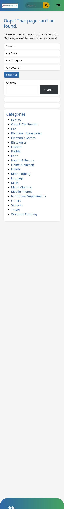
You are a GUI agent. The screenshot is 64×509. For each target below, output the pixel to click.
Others (16, 201)
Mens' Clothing (21, 187)
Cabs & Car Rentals (24, 124)
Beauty (16, 120)
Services (17, 205)
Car (13, 129)
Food (14, 156)
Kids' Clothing (20, 174)
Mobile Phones (21, 192)
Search (10, 75)
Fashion (16, 147)
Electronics (18, 142)
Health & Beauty (22, 160)
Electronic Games (23, 138)
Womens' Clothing (24, 214)
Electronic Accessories (26, 133)
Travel (15, 210)
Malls (14, 183)
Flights (16, 151)
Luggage (17, 178)
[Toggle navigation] (58, 5)
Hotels (15, 169)
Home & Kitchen (22, 165)
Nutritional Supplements (28, 196)
